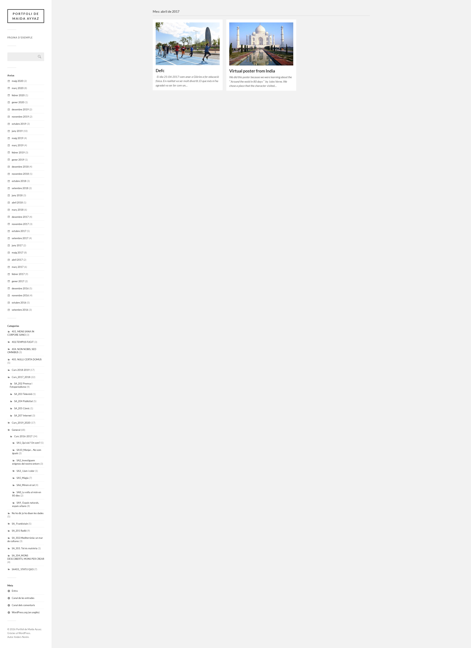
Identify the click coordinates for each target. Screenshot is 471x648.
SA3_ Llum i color (25, 470)
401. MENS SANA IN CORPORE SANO (20, 333)
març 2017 (18, 266)
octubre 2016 (19, 302)
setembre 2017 (20, 238)
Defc (160, 70)
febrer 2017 (18, 274)
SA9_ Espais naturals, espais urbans (25, 504)
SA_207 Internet (23, 415)
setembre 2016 (20, 309)
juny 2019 (17, 130)
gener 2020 (18, 102)
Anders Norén (21, 636)
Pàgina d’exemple (20, 37)
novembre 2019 (20, 116)
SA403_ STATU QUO (23, 569)
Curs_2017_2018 (21, 377)
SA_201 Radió (19, 530)
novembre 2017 (20, 224)
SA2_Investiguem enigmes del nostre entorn (26, 462)
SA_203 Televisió (23, 394)
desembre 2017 (20, 216)
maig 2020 (17, 80)
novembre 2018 (20, 173)
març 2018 (18, 209)
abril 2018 (17, 202)
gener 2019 (18, 159)
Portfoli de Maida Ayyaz (25, 16)
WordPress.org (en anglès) (26, 612)
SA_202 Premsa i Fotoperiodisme (21, 385)
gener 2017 (18, 281)
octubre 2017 (19, 231)
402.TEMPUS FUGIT (23, 341)
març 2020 (18, 88)
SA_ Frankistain (20, 523)
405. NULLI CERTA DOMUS (27, 359)
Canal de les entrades (23, 597)
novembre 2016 (20, 295)
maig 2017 (17, 252)
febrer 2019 (18, 152)
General (16, 429)
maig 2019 (17, 138)
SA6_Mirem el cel (26, 485)
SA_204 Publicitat (23, 401)
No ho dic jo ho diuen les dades (28, 513)
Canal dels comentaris (23, 605)
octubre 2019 (19, 123)
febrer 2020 (18, 95)
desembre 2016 (20, 288)
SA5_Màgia (23, 477)
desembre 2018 (20, 166)
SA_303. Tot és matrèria (24, 548)
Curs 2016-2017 (23, 436)
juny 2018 (17, 195)
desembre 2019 (20, 109)
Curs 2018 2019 (21, 369)
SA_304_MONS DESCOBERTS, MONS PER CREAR (25, 557)
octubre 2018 (19, 181)
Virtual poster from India (252, 70)
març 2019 (18, 145)
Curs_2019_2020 (21, 422)
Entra (15, 590)
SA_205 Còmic (22, 408)
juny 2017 (17, 245)
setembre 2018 (20, 188)
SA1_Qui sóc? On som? (28, 442)
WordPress (24, 633)
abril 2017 (17, 259)
